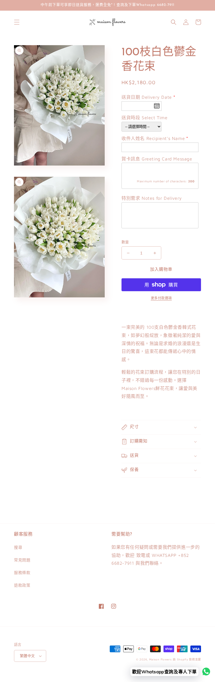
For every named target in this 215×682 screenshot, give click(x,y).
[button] (17, 22)
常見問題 (22, 559)
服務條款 (22, 572)
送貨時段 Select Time (144, 117)
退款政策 (22, 585)
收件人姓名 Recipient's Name (153, 138)
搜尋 (18, 547)
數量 (125, 242)
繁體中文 (27, 655)
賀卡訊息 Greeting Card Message (156, 158)
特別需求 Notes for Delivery (151, 198)
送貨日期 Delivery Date (146, 97)
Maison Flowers (160, 659)
